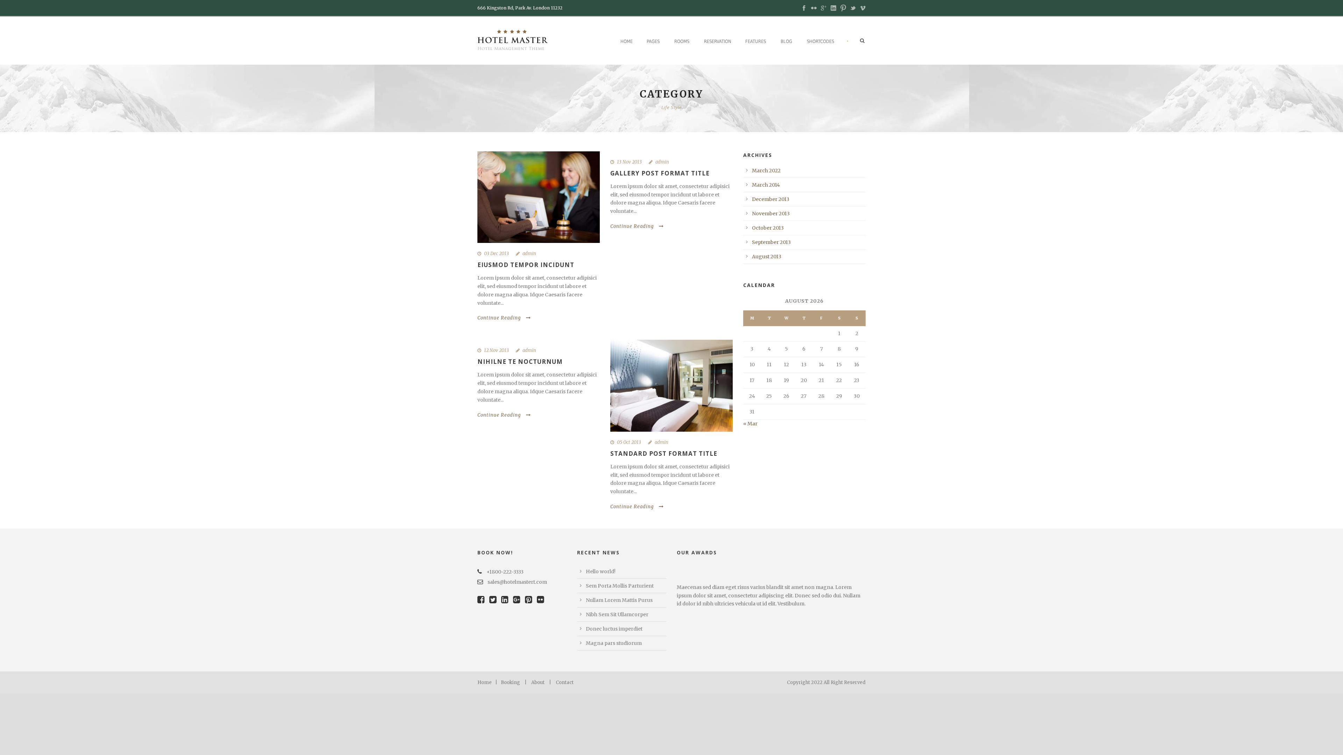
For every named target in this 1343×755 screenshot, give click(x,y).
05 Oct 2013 (629, 442)
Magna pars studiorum (614, 643)
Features (755, 41)
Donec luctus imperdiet (614, 629)
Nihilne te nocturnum (520, 362)
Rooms (681, 41)
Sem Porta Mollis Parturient (620, 586)
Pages (653, 41)
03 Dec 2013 (496, 254)
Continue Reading (499, 318)
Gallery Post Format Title (660, 173)
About (538, 682)
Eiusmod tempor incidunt (525, 265)
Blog (786, 41)
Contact (565, 682)
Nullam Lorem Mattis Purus (619, 600)
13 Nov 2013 (629, 162)
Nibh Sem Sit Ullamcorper (617, 614)
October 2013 (768, 228)
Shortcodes (820, 41)
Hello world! (601, 571)
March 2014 (766, 185)
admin (529, 254)
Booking (510, 682)
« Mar (750, 423)
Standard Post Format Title (663, 454)
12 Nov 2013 (496, 350)
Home (626, 41)
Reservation (717, 41)
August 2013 (766, 256)
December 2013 (770, 199)
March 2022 (766, 170)
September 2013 (771, 242)
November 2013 (771, 213)
